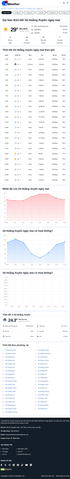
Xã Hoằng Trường (11, 412)
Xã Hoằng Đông (43, 405)
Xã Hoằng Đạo (42, 377)
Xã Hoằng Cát (9, 367)
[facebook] (1, 465)
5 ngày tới (29, 12)
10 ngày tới (52, 12)
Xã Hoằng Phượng (44, 353)
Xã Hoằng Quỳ (42, 357)
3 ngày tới (18, 12)
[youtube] (26, 465)
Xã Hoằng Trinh (10, 364)
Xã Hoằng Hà (42, 374)
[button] (67, 3)
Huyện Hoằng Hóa (20, 8)
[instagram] (10, 465)
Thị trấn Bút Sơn (10, 350)
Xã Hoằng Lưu (10, 395)
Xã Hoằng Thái (10, 384)
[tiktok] (22, 465)
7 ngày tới (40, 12)
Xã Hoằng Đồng (43, 381)
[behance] (31, 465)
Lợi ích (4, 454)
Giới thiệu (5, 449)
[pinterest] (18, 465)
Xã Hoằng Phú (10, 357)
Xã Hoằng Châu (43, 395)
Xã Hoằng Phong (43, 391)
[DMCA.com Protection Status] (6, 469)
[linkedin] (14, 465)
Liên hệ (20, 451)
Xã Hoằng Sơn (43, 364)
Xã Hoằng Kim (10, 360)
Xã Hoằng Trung (43, 360)
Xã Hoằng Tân (10, 398)
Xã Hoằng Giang (43, 350)
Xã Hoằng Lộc (42, 388)
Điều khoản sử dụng (62, 476)
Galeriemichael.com (24, 454)
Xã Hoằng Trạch (10, 391)
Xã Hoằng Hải (42, 402)
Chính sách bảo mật (47, 476)
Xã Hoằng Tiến (10, 402)
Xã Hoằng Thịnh (43, 384)
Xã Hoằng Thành (10, 388)
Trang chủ (3, 8)
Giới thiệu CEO (23, 449)
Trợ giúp (5, 451)
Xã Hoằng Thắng (10, 381)
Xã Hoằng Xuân (10, 353)
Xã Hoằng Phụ (42, 408)
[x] (5, 465)
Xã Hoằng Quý (10, 371)
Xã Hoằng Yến (42, 398)
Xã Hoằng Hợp (43, 371)
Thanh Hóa (10, 8)
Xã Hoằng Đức (10, 374)
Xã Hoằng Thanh (10, 408)
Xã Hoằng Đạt (9, 377)
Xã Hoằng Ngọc (10, 405)
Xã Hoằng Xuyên (31, 8)
